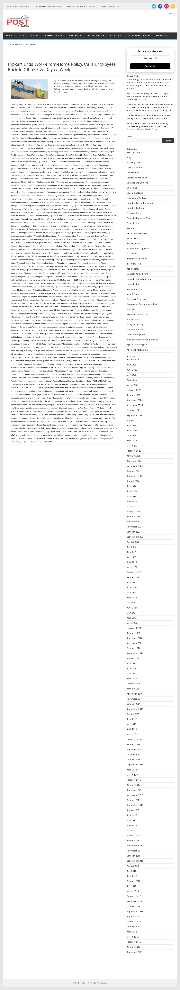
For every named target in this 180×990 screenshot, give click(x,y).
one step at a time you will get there (30, 351)
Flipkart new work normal (82, 243)
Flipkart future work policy (93, 209)
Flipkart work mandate (99, 297)
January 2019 (133, 744)
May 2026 (131, 375)
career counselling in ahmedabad (32, 148)
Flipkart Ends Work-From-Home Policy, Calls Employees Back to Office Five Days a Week (62, 67)
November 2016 (135, 851)
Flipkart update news (19, 293)
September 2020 (135, 653)
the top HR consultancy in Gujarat (90, 401)
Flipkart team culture (86, 283)
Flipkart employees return (90, 199)
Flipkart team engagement (21, 287)
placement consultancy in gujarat (56, 361)
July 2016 (131, 871)
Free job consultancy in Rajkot (93, 313)
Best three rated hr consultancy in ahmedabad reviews (38, 138)
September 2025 (135, 415)
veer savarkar (29, 432)
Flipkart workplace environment (45, 307)
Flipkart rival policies (75, 273)
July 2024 (131, 486)
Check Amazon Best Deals (17, 6)
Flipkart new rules (44, 243)
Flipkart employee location (67, 189)
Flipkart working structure (21, 307)
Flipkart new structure (61, 243)
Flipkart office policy (41, 249)
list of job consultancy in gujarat (86, 340)
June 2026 (132, 370)
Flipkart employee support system (97, 195)
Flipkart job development (30, 226)
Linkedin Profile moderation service (97, 337)
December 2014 (134, 901)
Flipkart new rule (29, 243)
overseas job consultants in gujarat (94, 354)
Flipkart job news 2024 (73, 229)
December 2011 (134, 952)
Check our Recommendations (48, 6)
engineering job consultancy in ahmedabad (28, 152)
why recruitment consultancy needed (55, 435)
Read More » (64, 92)
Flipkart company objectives (96, 172)
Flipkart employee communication (70, 182)
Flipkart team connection (44, 283)
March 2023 (133, 567)
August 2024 (133, 481)
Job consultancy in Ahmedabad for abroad (73, 327)
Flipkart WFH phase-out (87, 293)
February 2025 (134, 451)
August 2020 (133, 658)
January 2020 (133, 689)
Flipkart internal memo (41, 222)
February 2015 (134, 896)
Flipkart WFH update (107, 293)
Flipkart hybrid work (29, 219)
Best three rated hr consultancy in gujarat (77, 138)
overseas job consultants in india (24, 357)
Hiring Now (161, 36)
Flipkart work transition (106, 300)
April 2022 (132, 597)
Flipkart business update (61, 165)
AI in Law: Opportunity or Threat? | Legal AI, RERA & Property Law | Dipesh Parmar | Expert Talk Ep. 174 (149, 96)
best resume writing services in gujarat (74, 135)
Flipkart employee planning (58, 192)
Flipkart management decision (89, 236)
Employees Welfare (41, 104)
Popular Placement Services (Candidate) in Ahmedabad (91, 378)
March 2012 (133, 937)
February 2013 (134, 921)
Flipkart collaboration (44, 168)
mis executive (87, 347)
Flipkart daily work (28, 182)
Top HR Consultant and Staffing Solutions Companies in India (62, 415)
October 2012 (133, 926)
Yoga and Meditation (137, 350)
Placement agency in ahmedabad (52, 357)
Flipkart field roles (46, 206)
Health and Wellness (137, 233)
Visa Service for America (84, 432)
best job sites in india (49, 128)
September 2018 (135, 764)
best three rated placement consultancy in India (63, 145)
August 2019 (133, 714)
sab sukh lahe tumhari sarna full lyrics (26, 394)
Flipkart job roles (90, 229)
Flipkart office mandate (65, 246)
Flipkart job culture (95, 222)
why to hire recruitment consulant (85, 435)
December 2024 (134, 461)
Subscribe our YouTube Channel (81, 6)
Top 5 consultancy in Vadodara (92, 408)
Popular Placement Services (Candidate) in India (72, 381)
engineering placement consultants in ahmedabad (67, 152)
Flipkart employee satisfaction (23, 195)
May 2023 (131, 557)
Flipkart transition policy (82, 290)
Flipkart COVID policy (70, 179)
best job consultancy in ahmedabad (97, 118)
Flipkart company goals (35, 172)
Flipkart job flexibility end (29, 229)
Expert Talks (35, 158)
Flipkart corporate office (61, 175)
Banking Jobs (133, 152)
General (53, 104)
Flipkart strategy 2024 (69, 280)
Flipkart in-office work (47, 219)
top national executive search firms (89, 421)
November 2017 (135, 795)
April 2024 (132, 501)
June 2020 (132, 668)
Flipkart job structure (44, 233)
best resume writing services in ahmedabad (39, 135)
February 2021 (134, 628)
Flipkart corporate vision (50, 179)
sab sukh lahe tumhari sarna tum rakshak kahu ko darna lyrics (70, 398)
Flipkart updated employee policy (43, 293)
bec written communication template (55, 111)
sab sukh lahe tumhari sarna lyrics (84, 394)
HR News (35, 36)
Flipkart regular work (100, 266)
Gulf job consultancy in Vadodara (49, 317)
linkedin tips (42, 340)
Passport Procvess (136, 299)
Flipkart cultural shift (88, 179)
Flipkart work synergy (68, 300)
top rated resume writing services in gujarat (60, 425)
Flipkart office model (85, 246)
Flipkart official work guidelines (60, 256)
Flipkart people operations (70, 260)
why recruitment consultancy (27, 435)
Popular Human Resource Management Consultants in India (42, 374)
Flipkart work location (80, 297)
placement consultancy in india (83, 361)
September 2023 (135, 537)
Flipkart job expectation (72, 226)
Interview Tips (75, 36)
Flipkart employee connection (23, 185)
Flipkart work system (87, 300)
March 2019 (133, 734)
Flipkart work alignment (20, 297)
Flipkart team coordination (66, 283)
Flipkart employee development (71, 185)
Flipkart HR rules (41, 216)
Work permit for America (44, 438)
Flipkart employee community (98, 182)
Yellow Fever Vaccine (137, 345)
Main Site (10, 36)
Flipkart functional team (71, 209)
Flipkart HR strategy (57, 216)
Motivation (115, 36)
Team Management (136, 334)
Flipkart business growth (92, 162)
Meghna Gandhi (91, 344)
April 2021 (132, 618)
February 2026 (134, 390)
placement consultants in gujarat (69, 364)
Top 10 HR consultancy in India (103, 405)
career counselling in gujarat (58, 148)
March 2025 (133, 446)
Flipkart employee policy (80, 192)
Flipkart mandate (63, 239)
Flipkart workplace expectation (72, 307)
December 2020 (134, 638)
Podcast (111, 367)
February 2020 (134, 683)
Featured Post (134, 213)
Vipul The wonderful (64, 432)
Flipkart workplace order (43, 310)
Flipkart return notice (97, 270)
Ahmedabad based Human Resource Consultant (46, 108)
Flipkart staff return (96, 276)
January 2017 (133, 840)
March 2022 (133, 602)
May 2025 (131, 435)
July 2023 (131, 547)
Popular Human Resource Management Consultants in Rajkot (43, 378)
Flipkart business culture (47, 162)
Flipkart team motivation (64, 287)
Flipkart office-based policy (72, 253)
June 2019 (132, 719)
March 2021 (133, 623)
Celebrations (133, 172)
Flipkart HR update (74, 216)
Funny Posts (133, 223)
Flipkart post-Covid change (89, 263)
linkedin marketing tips (72, 337)
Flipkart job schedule (26, 233)
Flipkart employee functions (43, 189)
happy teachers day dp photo (23, 320)
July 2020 (131, 663)
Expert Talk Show (100, 155)
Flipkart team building (103, 280)
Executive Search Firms (98, 152)
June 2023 (132, 552)
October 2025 (133, 410)
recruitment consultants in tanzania (91, 388)
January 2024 (133, 516)
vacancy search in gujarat (98, 428)
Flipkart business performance (37, 165)
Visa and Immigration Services (142, 339)
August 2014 (133, 916)
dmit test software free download (84, 148)
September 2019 (135, 709)
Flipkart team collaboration (22, 283)
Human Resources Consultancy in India (85, 324)
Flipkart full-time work (32, 209)
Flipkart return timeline (33, 273)
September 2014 (135, 911)
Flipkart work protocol (49, 300)
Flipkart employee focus (21, 189)
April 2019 (132, 729)
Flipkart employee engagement (97, 185)
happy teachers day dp (102, 317)
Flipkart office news (103, 246)
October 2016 (133, 856)
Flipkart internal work (78, 222)
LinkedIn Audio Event (137, 274)
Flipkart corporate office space (84, 175)
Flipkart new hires (78, 239)
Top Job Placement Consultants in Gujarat (93, 418)
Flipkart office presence (60, 249)
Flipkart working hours (87, 303)
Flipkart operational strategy (22, 260)
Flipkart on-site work (82, 256)
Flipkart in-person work (66, 219)
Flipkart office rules (97, 249)
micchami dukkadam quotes (27, 347)
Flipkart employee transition (45, 199)
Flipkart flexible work (63, 206)
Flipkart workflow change (21, 303)
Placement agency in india (101, 357)
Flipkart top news (24, 290)
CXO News (28, 104)
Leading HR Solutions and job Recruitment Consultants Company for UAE (68, 334)
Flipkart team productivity (86, 287)
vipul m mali (40, 432)
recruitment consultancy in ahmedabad (42, 384)
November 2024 (135, 466)
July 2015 (131, 886)
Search (129, 136)
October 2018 (133, 759)
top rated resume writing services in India (96, 425)
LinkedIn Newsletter (111, 6)
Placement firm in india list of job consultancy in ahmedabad (82, 367)
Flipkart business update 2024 (85, 165)
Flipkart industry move (86, 219)
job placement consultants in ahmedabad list (81, 330)
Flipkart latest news (98, 233)
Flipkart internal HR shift (20, 222)
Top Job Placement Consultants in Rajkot (57, 421)
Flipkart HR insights (94, 212)
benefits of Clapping (79, 111)
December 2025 (134, 400)
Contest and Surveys (137, 183)
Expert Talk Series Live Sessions (79, 155)
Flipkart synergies (86, 280)
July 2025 (131, 425)
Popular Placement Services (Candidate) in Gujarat (31, 381)
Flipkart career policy (26, 168)
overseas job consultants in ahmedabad (62, 354)
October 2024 (133, 471)
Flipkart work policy (31, 300)
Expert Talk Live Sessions (140, 203)
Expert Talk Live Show (35, 155)
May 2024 (131, 496)
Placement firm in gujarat (46, 367)
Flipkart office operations (21, 249)
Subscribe (150, 66)
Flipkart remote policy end (36, 270)
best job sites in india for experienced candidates (79, 128)
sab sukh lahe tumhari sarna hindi (56, 394)
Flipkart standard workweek (29, 280)
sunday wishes (37, 401)
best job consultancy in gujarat (23, 121)
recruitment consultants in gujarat (35, 388)
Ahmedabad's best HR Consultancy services (85, 108)
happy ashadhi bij (72, 317)
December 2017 (134, 790)
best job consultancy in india (48, 121)
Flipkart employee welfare (68, 199)
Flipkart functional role (51, 209)
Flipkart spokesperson (36, 276)
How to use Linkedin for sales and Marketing (54, 320)
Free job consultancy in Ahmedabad (65, 313)
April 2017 (132, 825)
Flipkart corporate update (29, 179)
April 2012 (132, 932)
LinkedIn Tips (133, 284)
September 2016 (135, 861)
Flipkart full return (101, 206)
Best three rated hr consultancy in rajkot (44, 141)
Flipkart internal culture (106, 219)
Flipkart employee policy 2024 (103, 192)
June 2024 (132, 491)
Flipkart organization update (46, 260)
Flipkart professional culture (33, 266)
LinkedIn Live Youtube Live (34, 337)
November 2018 (135, 754)
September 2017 (135, 805)
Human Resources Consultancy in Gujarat (51, 324)
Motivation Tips (134, 289)
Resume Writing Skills (138, 314)
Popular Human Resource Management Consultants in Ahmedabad (38, 371)
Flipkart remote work (56, 270)
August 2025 (133, 420)
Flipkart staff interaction (77, 276)
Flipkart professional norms (57, 266)
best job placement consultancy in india (55, 125)
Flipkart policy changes (46, 263)
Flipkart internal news (59, 222)
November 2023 (135, 527)
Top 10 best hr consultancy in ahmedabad (73, 405)
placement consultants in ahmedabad (39, 364)
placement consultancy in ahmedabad (26, 361)
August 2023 (133, 542)
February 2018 (134, 780)
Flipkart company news (73, 172)
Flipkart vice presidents (67, 293)
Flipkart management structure (42, 239)
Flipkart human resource (93, 216)
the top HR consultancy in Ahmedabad (60, 401)
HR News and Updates (66, 104)
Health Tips (132, 238)
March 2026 (133, 385)
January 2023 (133, 577)
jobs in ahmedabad (30, 334)
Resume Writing (96, 36)
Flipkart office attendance (21, 246)
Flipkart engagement (62, 202)
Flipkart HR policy (26, 216)
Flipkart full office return (83, 206)
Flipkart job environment (51, 226)
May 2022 (131, 592)
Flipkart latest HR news (79, 233)
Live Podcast (79, 344)
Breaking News (134, 162)
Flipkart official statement (35, 256)
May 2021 (131, 613)
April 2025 (132, 440)
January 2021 (133, 633)
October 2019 (133, 704)
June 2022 (132, 587)
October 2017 (133, 800)
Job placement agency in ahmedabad (46, 330)
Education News (135, 193)
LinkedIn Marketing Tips (138, 36)
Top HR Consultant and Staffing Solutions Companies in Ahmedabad (58, 411)
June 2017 (132, 815)
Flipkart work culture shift (59, 297)
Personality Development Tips (142, 304)
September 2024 (135, 476)
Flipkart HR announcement (74, 212)
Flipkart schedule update (95, 273)
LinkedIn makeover (54, 337)
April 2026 (132, 380)
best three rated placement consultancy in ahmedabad (83, 141)
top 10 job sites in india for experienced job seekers (32, 408)
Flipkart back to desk (90, 158)
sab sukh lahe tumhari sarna (76, 391)
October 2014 (133, 906)
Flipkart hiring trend (54, 212)
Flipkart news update (102, 243)
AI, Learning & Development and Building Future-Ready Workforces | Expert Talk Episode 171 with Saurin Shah (147, 126)
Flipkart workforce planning (44, 303)
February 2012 (134, 942)
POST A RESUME (99, 381)
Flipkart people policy (91, 260)
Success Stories (135, 329)
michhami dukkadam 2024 (69, 347)
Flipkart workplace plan (63, 310)
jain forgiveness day (47, 327)
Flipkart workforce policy (67, 303)
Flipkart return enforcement (77, 270)
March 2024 (133, 506)
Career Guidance (53, 36)
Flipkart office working (50, 253)
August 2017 (133, 810)
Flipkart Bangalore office (26, 162)
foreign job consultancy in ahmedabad (33, 313)
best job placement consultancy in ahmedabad (81, 121)
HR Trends (81, 104)
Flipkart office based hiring (44, 246)
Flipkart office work (32, 253)
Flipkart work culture (39, 297)
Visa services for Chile (104, 432)
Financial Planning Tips (138, 218)
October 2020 (133, 648)
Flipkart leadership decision (45, 236)
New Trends (133, 294)
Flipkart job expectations (93, 226)
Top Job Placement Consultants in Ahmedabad (56, 418)
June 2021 (132, 608)
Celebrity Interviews (137, 177)
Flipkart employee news (88, 189)
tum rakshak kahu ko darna (22, 428)
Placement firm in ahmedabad (23, 367)
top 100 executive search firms (66, 408)
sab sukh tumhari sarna (105, 398)
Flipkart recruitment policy (80, 266)
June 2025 (132, 430)
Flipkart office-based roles (95, 253)
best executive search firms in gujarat (37, 114)
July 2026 (131, 365)
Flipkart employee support (70, 195)
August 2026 (133, 359)
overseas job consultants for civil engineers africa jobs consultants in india (76, 351)
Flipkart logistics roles (67, 236)
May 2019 (131, 724)
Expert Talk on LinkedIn (55, 155)
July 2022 (131, 582)
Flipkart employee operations (33, 192)
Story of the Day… (136, 324)
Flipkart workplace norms (21, 310)
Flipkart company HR (54, 172)
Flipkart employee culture (46, 185)
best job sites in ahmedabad (27, 128)
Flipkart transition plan (62, 290)
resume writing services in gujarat (50, 391)
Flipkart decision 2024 (46, 182)
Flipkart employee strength (48, 195)
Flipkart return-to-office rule (54, 273)
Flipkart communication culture (90, 168)
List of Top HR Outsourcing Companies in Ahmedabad (50, 344)
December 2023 (134, 521)
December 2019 (134, 694)
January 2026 (133, 395)
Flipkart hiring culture (36, 212)
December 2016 (134, 845)
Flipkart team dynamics (105, 283)
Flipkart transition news (42, 290)
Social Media (133, 319)
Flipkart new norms (94, 239)
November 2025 (135, 405)
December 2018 (134, 749)
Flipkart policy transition (66, 263)
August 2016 (133, 866)
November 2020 (135, 643)
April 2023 (132, 562)
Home (23, 36)
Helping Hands (134, 243)
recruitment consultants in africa (72, 384)
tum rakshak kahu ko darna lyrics (47, 428)
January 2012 (133, 947)
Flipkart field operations (28, 206)
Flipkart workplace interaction (98, 307)
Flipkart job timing (61, 233)
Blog (21, 104)
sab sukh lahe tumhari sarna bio (102, 391)
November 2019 (135, 699)
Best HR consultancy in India (44, 118)
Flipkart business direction (69, 162)
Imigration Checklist (137, 258)
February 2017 (134, 835)
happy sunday (86, 317)
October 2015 (133, 881)
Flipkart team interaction (43, 287)
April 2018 (132, 770)
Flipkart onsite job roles (101, 256)
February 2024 (134, 511)
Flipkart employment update (41, 202)
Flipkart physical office (26, 263)
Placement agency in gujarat (78, 357)
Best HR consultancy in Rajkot (69, 118)
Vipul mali (51, 432)
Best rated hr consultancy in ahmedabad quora (63, 131)
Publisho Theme (79, 983)
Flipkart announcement (71, 158)
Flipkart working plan (106, 303)
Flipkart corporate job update (38, 175)
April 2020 (132, 678)
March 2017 (133, 830)
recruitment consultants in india (63, 388)
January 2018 (133, 785)
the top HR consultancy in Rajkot (41, 405)
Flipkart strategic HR (50, 280)
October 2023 (133, 532)
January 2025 (133, 456)
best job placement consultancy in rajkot (88, 125)
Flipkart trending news (102, 290)
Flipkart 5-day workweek (51, 158)
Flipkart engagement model (83, 202)
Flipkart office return (80, 249)
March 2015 (133, 891)
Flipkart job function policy (52, 229)
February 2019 (134, 739)
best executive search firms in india (67, 114)
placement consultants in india (96, 364)
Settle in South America (20, 401)
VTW (13, 435)
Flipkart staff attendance (56, 276)
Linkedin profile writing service (23, 340)
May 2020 (131, 673)
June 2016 (132, 876)
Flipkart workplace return (85, 310)
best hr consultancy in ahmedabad (97, 114)
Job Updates (91, 104)
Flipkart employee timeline (21, 199)
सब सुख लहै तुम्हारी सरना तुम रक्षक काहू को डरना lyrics (34, 442)
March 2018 (133, 775)
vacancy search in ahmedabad (74, 428)
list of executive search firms (59, 340)
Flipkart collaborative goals (66, 168)
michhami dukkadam (49, 347)
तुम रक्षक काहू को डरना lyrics (89, 438)
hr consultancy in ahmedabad (86, 320)
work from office (25, 438)
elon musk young (107, 148)
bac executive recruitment (28, 111)
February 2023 (134, 572)
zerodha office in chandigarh (66, 438)
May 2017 (131, 820)
